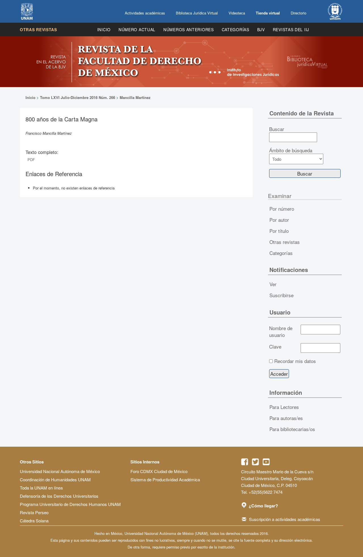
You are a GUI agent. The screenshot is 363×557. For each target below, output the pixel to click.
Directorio (298, 13)
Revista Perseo (34, 512)
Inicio (104, 29)
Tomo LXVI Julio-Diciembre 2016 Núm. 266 (77, 97)
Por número (281, 208)
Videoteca (237, 13)
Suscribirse (281, 295)
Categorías (235, 29)
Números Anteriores (188, 29)
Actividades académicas (145, 13)
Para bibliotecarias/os (292, 428)
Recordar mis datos (295, 361)
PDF (31, 159)
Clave (275, 346)
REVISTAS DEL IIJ (291, 29)
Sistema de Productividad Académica (165, 479)
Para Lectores (284, 406)
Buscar (276, 129)
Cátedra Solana (34, 521)
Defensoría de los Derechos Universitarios (59, 496)
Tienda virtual (268, 13)
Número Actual (137, 29)
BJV (261, 29)
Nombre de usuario (280, 331)
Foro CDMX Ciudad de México (158, 471)
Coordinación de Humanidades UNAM (55, 479)
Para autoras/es (286, 417)
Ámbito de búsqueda (290, 150)
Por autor (279, 219)
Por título (279, 230)
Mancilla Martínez (135, 97)
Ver (273, 284)
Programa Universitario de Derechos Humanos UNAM (70, 504)
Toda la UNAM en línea (41, 488)
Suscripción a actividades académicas (284, 519)
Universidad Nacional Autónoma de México (60, 471)
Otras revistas (38, 29)
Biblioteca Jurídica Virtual (197, 13)
